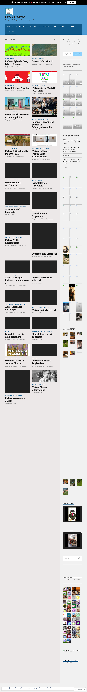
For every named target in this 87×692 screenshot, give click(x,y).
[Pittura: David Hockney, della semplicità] (17, 103)
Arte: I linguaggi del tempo (13, 308)
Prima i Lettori (16, 17)
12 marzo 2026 (36, 159)
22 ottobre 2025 (37, 313)
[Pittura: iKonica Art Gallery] (17, 170)
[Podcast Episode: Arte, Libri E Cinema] (17, 50)
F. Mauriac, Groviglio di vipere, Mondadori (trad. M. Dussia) (72, 142)
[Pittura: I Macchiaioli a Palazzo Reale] (17, 140)
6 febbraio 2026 (10, 215)
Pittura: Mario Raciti (42, 61)
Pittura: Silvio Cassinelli (44, 254)
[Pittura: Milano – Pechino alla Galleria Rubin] (44, 140)
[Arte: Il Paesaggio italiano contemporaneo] (17, 266)
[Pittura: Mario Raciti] (44, 50)
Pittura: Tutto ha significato (12, 241)
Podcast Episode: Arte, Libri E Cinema (16, 62)
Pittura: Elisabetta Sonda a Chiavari (14, 362)
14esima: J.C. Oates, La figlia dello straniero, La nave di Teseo (72, 161)
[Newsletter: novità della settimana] (17, 323)
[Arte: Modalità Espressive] (17, 198)
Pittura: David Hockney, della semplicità (17, 116)
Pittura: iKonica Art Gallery (13, 184)
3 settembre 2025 (38, 392)
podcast (46, 26)
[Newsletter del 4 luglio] (17, 77)
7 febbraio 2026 (37, 188)
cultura (12, 58)
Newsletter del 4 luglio (17, 88)
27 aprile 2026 (36, 130)
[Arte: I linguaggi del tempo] (17, 296)
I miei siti (10, 32)
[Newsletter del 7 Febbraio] (44, 170)
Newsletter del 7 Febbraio (39, 184)
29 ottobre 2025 (10, 312)
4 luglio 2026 (9, 91)
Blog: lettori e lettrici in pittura (43, 335)
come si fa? (66, 155)
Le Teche (71, 26)
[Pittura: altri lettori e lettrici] (44, 266)
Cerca (62, 26)
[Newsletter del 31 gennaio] (44, 200)
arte (34, 85)
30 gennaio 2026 (10, 245)
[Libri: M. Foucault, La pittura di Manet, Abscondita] (44, 107)
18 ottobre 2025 (10, 339)
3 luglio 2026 (36, 93)
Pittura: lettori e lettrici (44, 310)
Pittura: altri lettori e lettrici (42, 279)
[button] (65, 334)
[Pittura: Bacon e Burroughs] (44, 376)
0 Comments (20, 67)
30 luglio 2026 (37, 64)
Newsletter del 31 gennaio (39, 215)
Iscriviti (77, 54)
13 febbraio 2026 (10, 188)
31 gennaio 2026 (37, 219)
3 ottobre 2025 (37, 339)
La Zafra (44, 275)
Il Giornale (34, 26)
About (9, 26)
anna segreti (37, 331)
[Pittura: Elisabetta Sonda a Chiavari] (17, 350)
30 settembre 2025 (11, 366)
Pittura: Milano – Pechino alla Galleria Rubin (41, 154)
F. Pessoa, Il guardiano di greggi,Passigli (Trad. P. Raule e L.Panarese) (71, 149)
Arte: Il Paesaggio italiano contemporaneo (17, 280)
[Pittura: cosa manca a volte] (17, 381)
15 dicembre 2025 (37, 256)
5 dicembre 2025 (10, 286)
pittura (42, 58)
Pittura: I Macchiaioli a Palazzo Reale (16, 152)
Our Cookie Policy (36, 688)
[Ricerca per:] (72, 558)
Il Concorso (20, 26)
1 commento (46, 93)
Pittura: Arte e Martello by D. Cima (44, 89)
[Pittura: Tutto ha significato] (17, 229)
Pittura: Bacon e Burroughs (39, 388)
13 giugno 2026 (10, 120)
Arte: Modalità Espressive (12, 211)
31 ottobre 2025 (37, 283)
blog (54, 26)
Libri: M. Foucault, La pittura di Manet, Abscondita (43, 125)
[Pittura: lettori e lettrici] (44, 297)
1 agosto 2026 (9, 67)
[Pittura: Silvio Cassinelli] (44, 236)
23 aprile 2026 (9, 156)
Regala (71, 2)
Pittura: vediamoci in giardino (41, 362)
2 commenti (21, 120)
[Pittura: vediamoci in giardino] (44, 350)
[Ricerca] (79, 558)
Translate (77, 579)
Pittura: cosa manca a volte (15, 399)
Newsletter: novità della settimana (14, 335)
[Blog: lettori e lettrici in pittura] (44, 323)
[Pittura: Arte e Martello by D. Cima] (44, 77)
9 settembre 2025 (10, 403)
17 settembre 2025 (38, 366)
